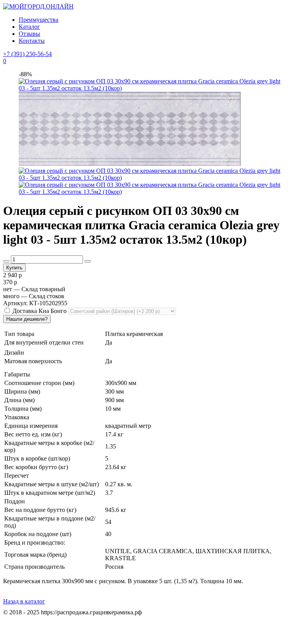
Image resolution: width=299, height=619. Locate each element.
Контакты (32, 40)
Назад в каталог (24, 601)
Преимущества (38, 19)
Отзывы (29, 33)
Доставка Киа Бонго (39, 311)
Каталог (29, 26)
